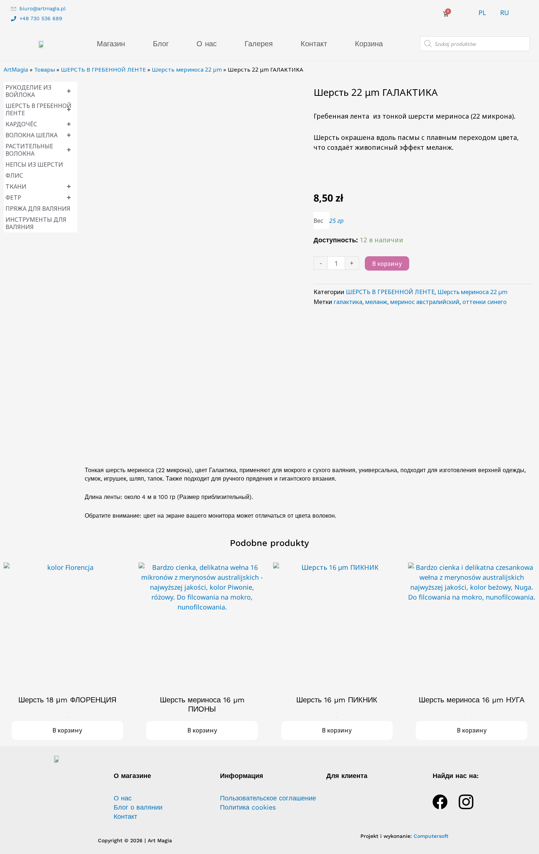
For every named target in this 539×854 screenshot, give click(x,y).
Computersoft (431, 836)
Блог (161, 43)
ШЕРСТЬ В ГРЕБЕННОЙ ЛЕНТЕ (103, 69)
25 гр (336, 221)
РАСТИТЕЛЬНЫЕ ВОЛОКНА (38, 150)
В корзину (387, 264)
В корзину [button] (67, 730)
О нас (207, 43)
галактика (348, 302)
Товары (44, 69)
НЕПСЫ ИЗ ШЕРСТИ (34, 164)
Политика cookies (248, 807)
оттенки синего (484, 302)
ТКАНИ (38, 186)
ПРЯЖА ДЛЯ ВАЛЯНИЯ (38, 209)
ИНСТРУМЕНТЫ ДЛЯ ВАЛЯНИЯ (36, 223)
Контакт (314, 43)
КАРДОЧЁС (38, 124)
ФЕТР (38, 197)
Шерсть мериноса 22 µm (187, 69)
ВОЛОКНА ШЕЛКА (38, 135)
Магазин (111, 43)
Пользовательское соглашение (268, 798)
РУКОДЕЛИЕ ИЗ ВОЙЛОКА (38, 91)
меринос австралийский (424, 302)
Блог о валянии (138, 807)
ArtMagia (16, 69)
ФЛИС (14, 175)
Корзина (369, 43)
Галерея (259, 43)
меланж (376, 302)
